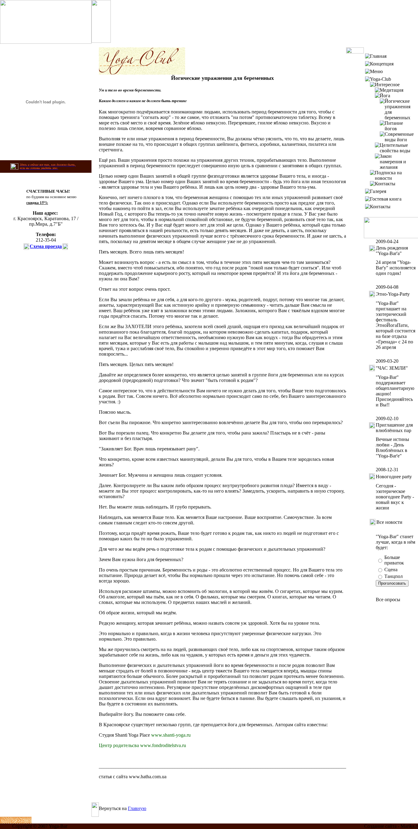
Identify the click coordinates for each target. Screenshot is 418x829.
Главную (137, 808)
